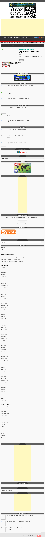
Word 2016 (32, 49)
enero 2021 (3, 327)
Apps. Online (10, 37)
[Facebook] (38, 37)
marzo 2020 (3, 349)
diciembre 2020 (4, 329)
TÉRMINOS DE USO (21, 0)
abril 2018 (3, 396)
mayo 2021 (3, 318)
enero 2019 (3, 376)
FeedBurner (25, 223)
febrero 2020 (4, 351)
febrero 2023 (4, 276)
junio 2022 (3, 292)
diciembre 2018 (4, 378)
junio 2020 (3, 343)
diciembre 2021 (4, 303)
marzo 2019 (3, 371)
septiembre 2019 (4, 360)
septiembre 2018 (4, 385)
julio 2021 (3, 314)
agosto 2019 (3, 363)
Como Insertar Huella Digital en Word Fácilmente (29, 52)
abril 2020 (3, 347)
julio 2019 (3, 365)
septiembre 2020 (4, 336)
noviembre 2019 (4, 356)
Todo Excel (3, 426)
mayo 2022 (3, 294)
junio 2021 (3, 316)
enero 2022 (3, 301)
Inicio (16, 0)
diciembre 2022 (4, 281)
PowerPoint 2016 (4, 422)
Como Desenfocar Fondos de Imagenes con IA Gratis (12, 261)
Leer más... (21, 60)
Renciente (3, 247)
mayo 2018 (3, 394)
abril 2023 (3, 274)
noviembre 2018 (4, 380)
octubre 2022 (4, 283)
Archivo (2, 249)
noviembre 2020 (4, 332)
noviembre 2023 (4, 270)
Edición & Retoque (17, 37)
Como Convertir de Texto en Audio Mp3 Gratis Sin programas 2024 (15, 257)
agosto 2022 (4, 287)
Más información (33, 535)
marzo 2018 (3, 398)
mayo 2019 (3, 369)
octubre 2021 (4, 307)
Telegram (3, 424)
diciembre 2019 (4, 354)
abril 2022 (3, 296)
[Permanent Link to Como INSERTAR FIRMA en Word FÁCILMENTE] (6, 64)
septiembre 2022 (4, 285)
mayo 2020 (3, 345)
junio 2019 (3, 367)
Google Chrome (4, 415)
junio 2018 (3, 391)
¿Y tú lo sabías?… (4, 406)
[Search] (43, 37)
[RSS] (41, 37)
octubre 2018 (4, 382)
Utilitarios (33, 37)
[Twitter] (36, 37)
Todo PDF (3, 429)
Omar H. (20, 54)
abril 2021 (3, 321)
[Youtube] (39, 37)
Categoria (3, 252)
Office (23, 37)
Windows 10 (3, 435)
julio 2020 (3, 340)
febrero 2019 (3, 374)
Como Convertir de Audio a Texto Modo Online (10, 259)
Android (25, 40)
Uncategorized (4, 431)
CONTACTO (28, 0)
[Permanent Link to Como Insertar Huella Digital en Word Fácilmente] (10, 54)
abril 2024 (3, 267)
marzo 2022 (3, 298)
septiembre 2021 (4, 309)
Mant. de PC (28, 37)
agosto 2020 (4, 338)
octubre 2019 (4, 358)
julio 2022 (3, 290)
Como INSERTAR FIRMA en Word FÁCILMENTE (15, 63)
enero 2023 (3, 279)
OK (38, 535)
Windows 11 (13, 40)
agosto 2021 (3, 312)
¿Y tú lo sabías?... (23, 49)
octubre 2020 (4, 334)
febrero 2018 (3, 400)
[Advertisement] (22, 27)
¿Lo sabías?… (31, 40)
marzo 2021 (3, 323)
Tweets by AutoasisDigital (6, 490)
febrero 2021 (3, 325)
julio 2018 (3, 389)
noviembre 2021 (4, 305)
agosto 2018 (3, 387)
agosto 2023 (4, 272)
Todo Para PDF (20, 40)
